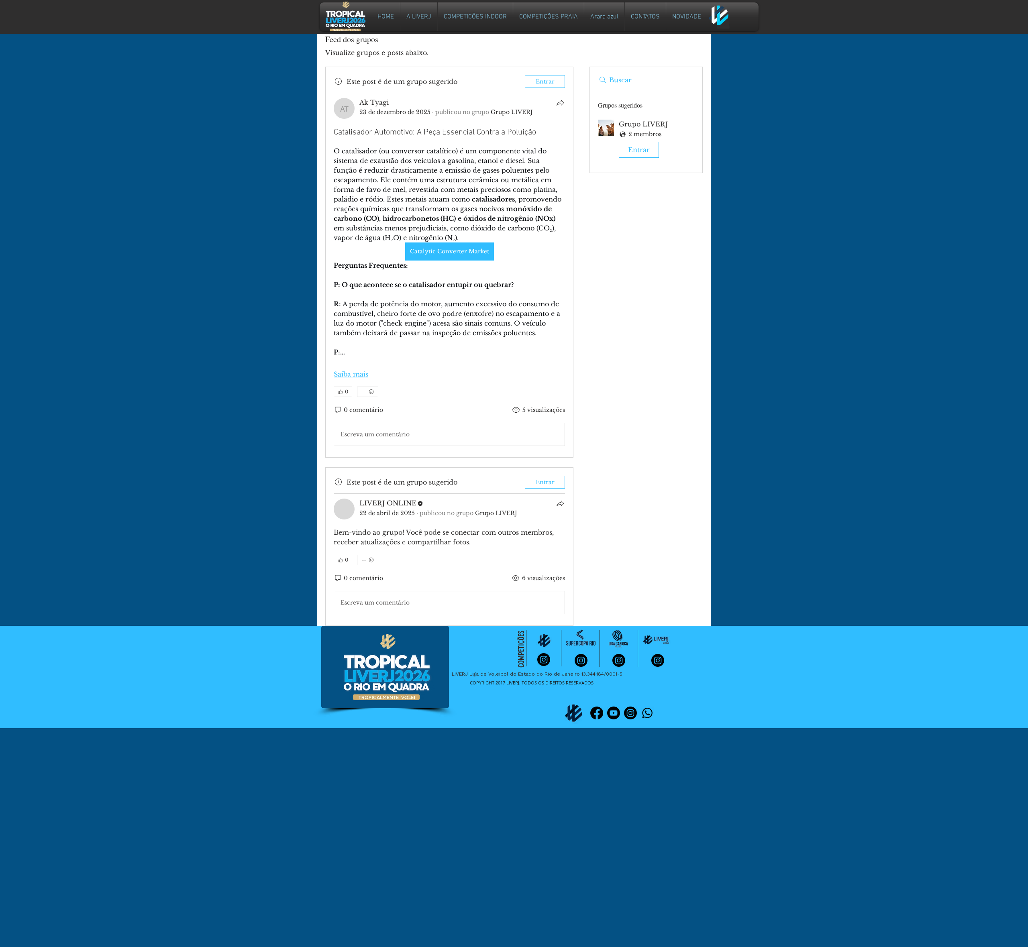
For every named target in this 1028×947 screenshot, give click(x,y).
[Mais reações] (367, 392)
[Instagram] (630, 713)
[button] (475, 16)
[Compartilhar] (560, 103)
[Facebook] (596, 713)
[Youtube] (613, 713)
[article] (449, 262)
